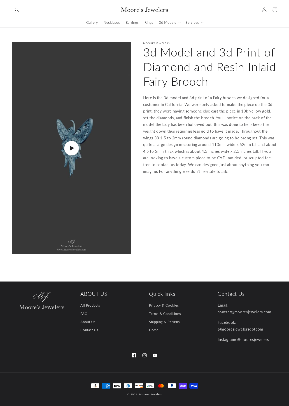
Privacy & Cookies (164, 305)
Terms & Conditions (165, 314)
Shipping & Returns (164, 322)
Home (154, 330)
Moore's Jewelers (150, 394)
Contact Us (89, 330)
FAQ (83, 314)
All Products (90, 305)
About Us (88, 322)
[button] (17, 10)
